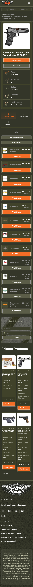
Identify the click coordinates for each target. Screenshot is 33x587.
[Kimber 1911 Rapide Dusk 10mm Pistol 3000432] (16, 36)
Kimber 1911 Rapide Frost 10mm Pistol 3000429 (22, 374)
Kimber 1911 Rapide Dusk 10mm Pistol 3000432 (14, 17)
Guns (12, 14)
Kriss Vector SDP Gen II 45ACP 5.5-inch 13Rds (8, 431)
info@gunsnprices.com (16, 505)
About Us (5, 522)
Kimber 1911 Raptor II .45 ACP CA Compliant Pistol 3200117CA (24, 432)
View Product (9, 404)
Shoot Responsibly (9, 541)
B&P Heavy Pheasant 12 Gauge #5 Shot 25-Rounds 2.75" (8, 374)
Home (6, 14)
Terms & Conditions (9, 529)
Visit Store (16, 156)
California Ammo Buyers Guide (13, 537)
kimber (6, 473)
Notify (17, 337)
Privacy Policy (7, 526)
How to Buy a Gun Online (11, 533)
